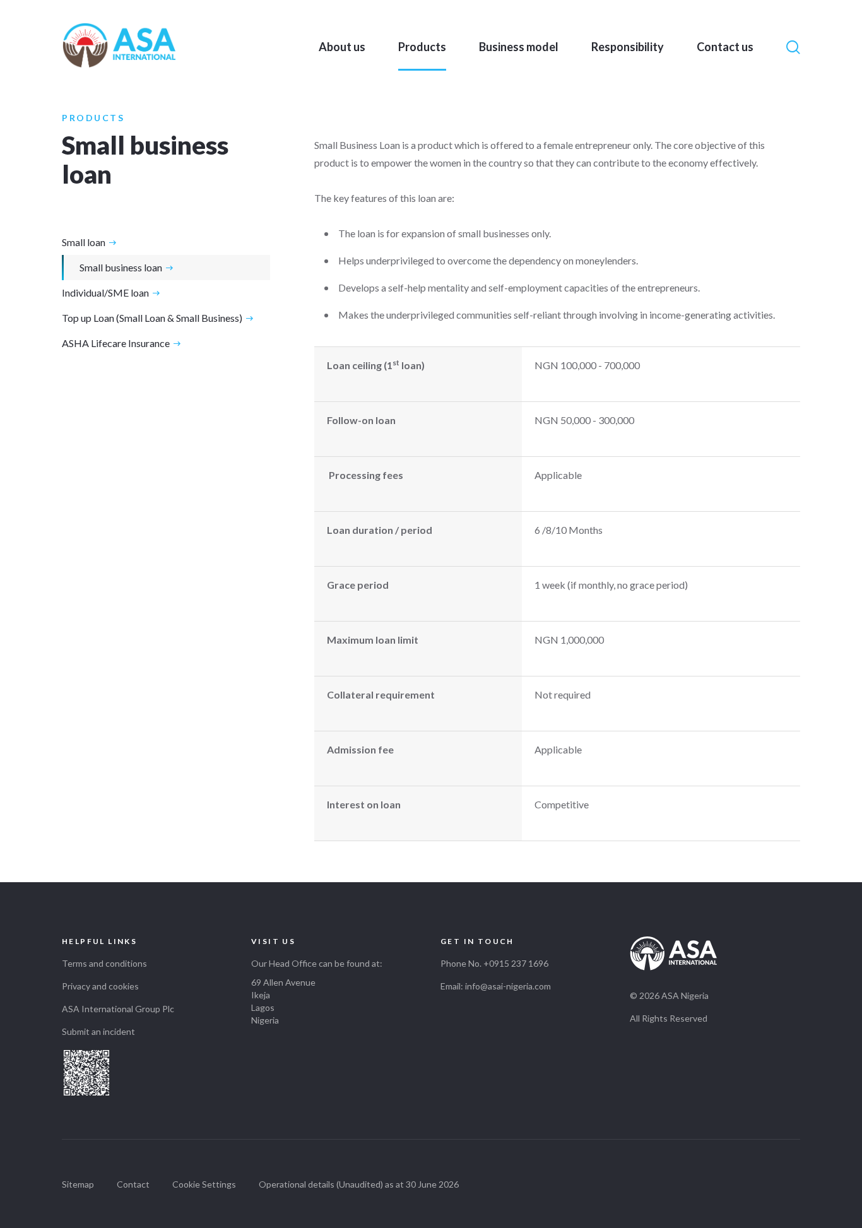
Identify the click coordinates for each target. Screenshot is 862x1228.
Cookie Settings (204, 1184)
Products (422, 47)
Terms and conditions (104, 963)
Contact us (725, 47)
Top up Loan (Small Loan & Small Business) (152, 318)
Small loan (83, 242)
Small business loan (121, 267)
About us (342, 47)
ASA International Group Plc (118, 1008)
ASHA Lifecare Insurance (116, 343)
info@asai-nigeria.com (508, 986)
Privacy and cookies (100, 986)
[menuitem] (342, 47)
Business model (518, 47)
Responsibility (627, 47)
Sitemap (78, 1184)
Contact (133, 1184)
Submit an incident (98, 1031)
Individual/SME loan (105, 292)
